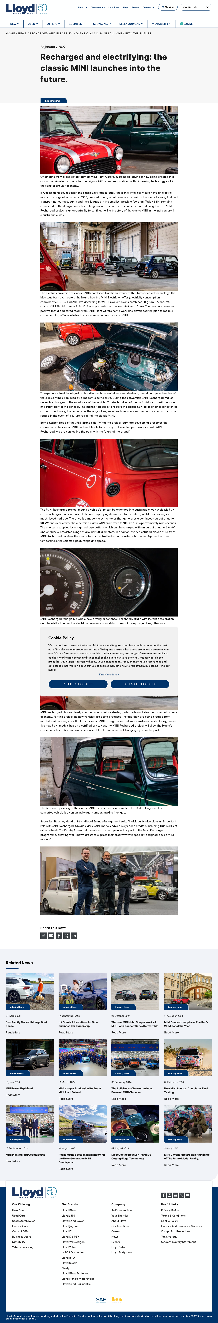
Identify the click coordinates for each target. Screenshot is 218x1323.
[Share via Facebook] (59, 935)
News (22, 33)
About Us (82, 7)
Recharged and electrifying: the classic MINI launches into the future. (91, 33)
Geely (65, 1268)
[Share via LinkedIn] (74, 935)
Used (31, 24)
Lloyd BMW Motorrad (76, 1273)
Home (10, 33)
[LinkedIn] (175, 1196)
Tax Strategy (169, 1236)
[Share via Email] (51, 935)
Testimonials (98, 7)
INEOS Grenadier (73, 1252)
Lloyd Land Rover (73, 1220)
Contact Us (148, 7)
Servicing (100, 24)
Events (135, 7)
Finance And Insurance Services (181, 1226)
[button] (78, 684)
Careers (116, 1231)
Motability (160, 24)
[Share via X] (66, 935)
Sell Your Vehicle (121, 1210)
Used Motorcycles (23, 1220)
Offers (52, 24)
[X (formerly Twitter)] (181, 1196)
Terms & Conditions (173, 1215)
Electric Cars (20, 1226)
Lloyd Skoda (69, 1262)
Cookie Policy (169, 1220)
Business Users (21, 1236)
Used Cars (18, 1215)
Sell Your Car (129, 24)
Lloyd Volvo (69, 1247)
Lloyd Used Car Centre (76, 1283)
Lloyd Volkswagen (73, 1241)
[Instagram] (169, 1196)
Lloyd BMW (69, 1210)
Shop (125, 7)
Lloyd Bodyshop (121, 1252)
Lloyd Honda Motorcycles (78, 1278)
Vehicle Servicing (23, 1247)
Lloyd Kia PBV (70, 1236)
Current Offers (21, 1231)
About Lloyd (119, 1220)
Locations (114, 7)
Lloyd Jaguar (70, 1226)
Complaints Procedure (175, 1231)
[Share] (43, 935)
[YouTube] (187, 1196)
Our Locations (120, 1226)
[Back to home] (26, 9)
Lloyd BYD (68, 1257)
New (13, 24)
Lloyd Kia (67, 1231)
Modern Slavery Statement (178, 1241)
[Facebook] (163, 1196)
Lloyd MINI (68, 1215)
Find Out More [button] (108, 674)
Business (75, 24)
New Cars (18, 1210)
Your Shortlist (119, 1215)
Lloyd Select (119, 1247)
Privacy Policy (170, 1210)
